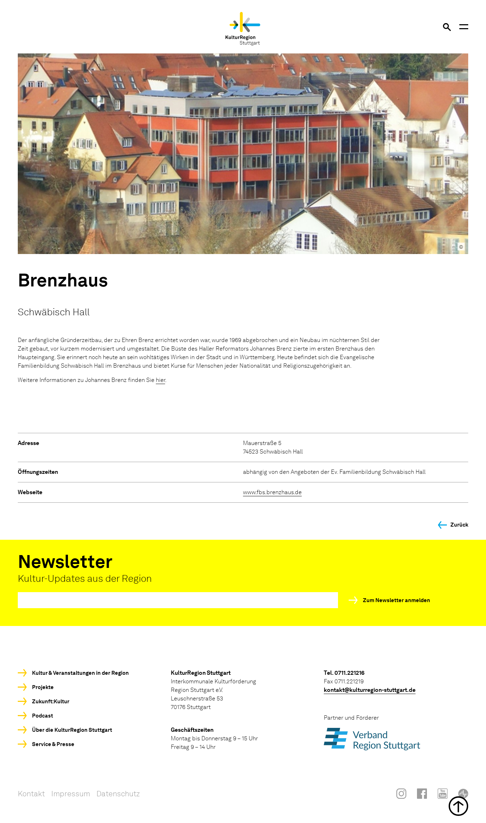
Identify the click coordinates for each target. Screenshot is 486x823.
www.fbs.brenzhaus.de (272, 492)
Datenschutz (118, 793)
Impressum (70, 793)
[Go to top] (243, 806)
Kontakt (31, 793)
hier (160, 380)
